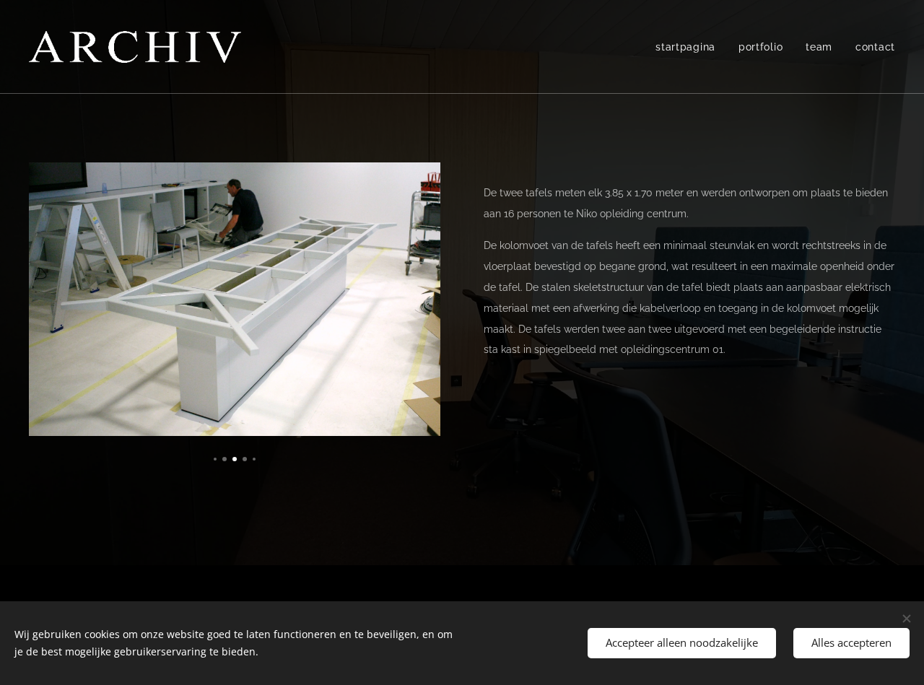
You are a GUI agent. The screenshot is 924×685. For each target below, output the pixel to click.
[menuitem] (689, 47)
